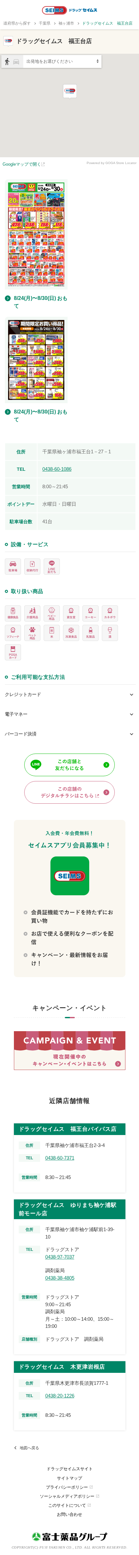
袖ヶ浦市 (66, 23)
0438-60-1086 (56, 469)
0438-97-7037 (59, 1257)
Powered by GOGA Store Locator (111, 163)
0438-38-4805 (59, 1278)
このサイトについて (69, 1505)
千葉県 (44, 23)
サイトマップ (69, 1478)
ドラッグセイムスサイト (70, 1468)
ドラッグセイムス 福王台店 (107, 23)
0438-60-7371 (59, 1158)
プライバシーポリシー (69, 1487)
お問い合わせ (69, 1514)
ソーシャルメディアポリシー (70, 1496)
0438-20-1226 (59, 1395)
